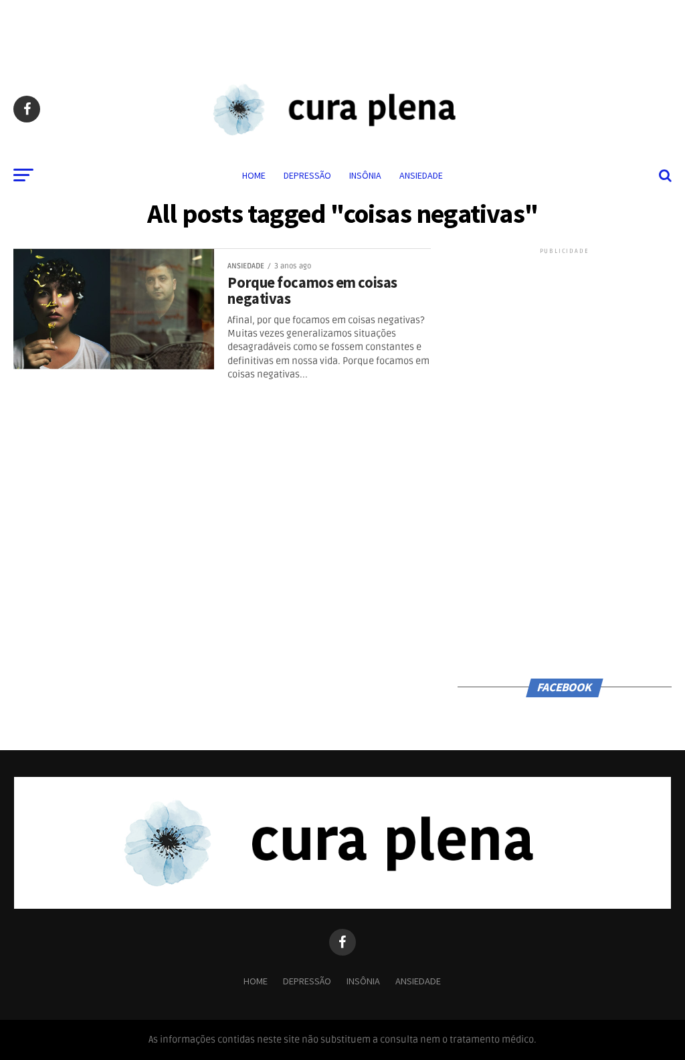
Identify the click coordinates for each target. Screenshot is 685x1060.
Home (254, 175)
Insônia (365, 175)
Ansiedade (421, 175)
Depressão (307, 175)
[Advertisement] (342, 30)
